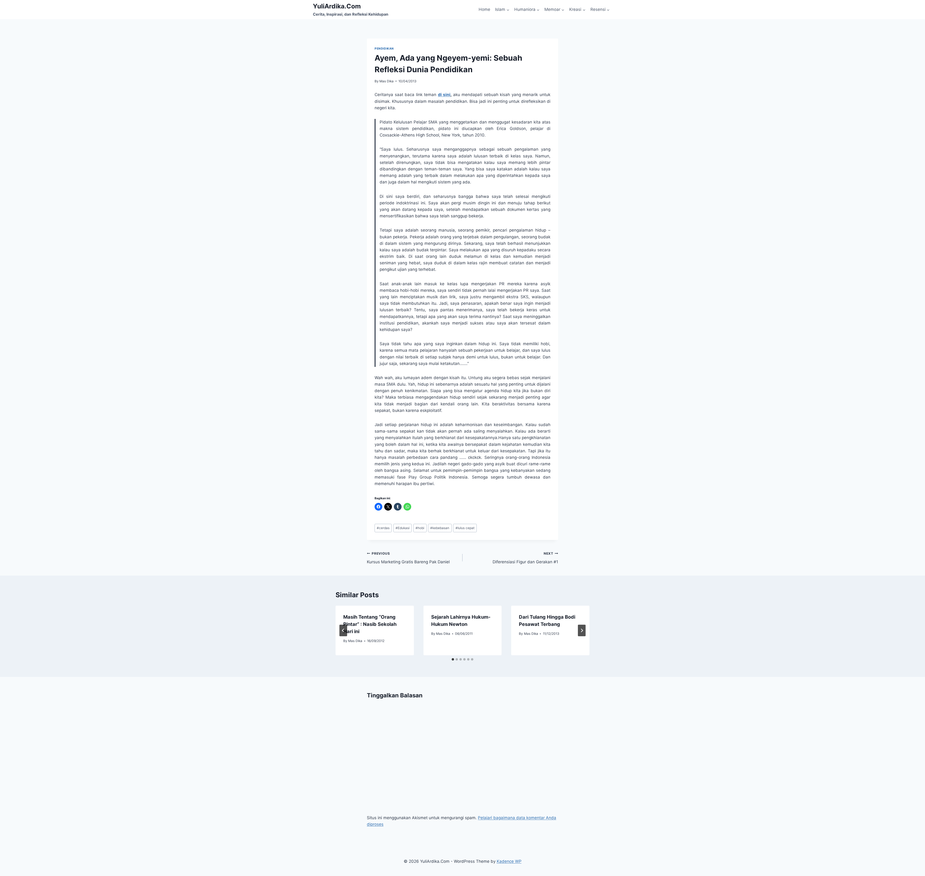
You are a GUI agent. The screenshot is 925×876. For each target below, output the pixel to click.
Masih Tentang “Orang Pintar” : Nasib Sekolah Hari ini (369, 624)
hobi (420, 528)
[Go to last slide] (343, 630)
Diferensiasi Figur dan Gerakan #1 (525, 558)
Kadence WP (509, 861)
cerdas (383, 528)
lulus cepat (465, 528)
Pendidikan (384, 48)
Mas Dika (386, 81)
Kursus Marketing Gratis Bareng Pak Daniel (408, 558)
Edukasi (403, 528)
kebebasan (439, 528)
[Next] (582, 630)
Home (484, 9)
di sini (444, 94)
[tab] (453, 659)
